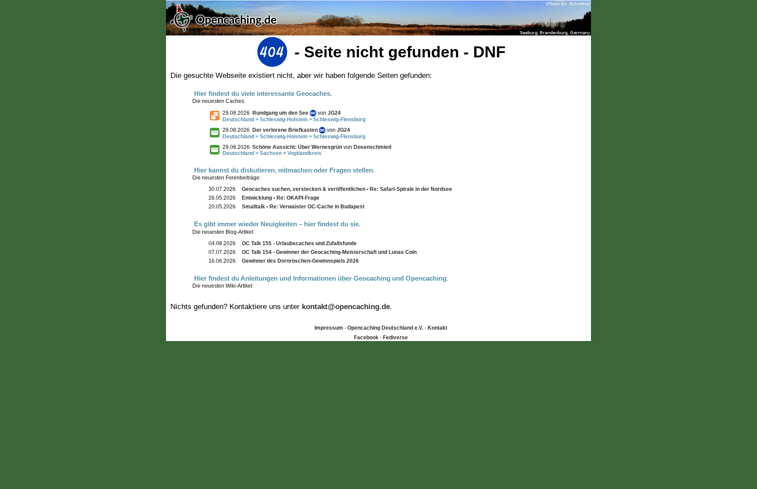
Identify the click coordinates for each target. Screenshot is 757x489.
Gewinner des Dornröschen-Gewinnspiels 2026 (300, 261)
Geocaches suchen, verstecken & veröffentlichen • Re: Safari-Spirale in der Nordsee (347, 189)
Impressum (329, 328)
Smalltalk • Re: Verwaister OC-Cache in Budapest (303, 207)
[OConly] (313, 113)
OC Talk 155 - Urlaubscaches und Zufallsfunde (299, 243)
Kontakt (437, 328)
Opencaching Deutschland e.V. (385, 328)
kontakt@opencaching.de (346, 307)
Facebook (366, 337)
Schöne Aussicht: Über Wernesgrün (297, 147)
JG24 (334, 113)
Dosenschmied (372, 147)
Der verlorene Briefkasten (285, 130)
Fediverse (395, 337)
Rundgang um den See (280, 113)
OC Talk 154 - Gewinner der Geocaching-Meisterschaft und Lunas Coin (329, 252)
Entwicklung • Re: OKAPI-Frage (280, 198)
